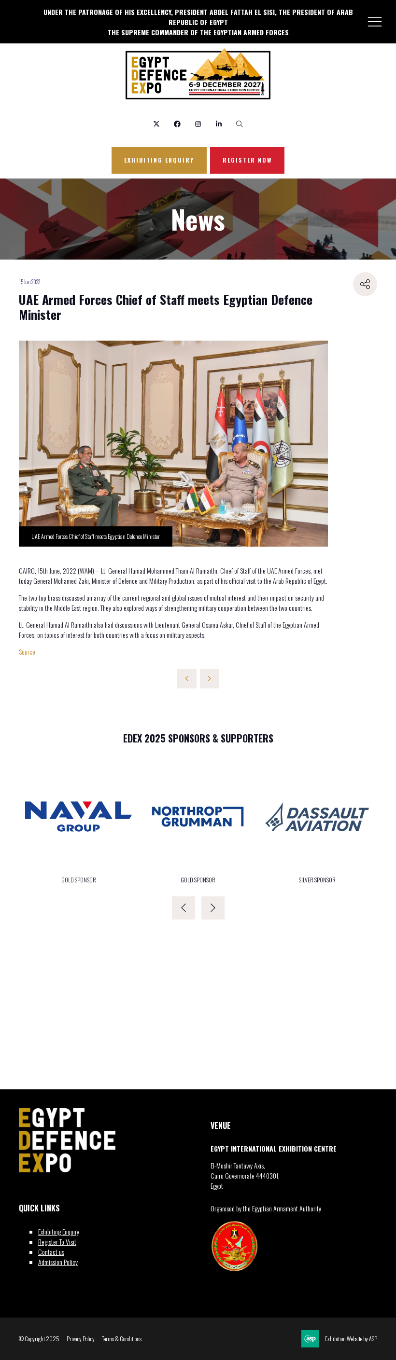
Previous (183, 908)
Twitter (156, 124)
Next (213, 908)
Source (27, 651)
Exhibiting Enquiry (58, 1231)
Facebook (177, 124)
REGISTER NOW (247, 160)
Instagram (198, 124)
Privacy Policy (81, 1339)
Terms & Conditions (121, 1339)
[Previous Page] (187, 678)
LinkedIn (219, 124)
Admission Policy (58, 1262)
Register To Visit (57, 1241)
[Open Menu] (374, 21)
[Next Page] (209, 678)
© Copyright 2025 (39, 1339)
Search (239, 124)
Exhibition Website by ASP (351, 1339)
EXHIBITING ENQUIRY (159, 160)
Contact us (51, 1252)
